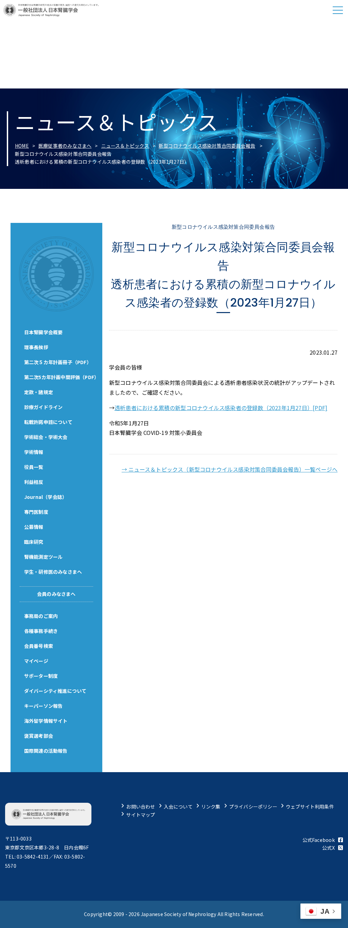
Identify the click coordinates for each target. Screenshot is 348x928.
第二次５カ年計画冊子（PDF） (57, 362)
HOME (22, 145)
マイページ (36, 660)
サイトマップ (140, 814)
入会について (178, 806)
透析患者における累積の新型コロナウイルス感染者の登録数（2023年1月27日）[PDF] (221, 408)
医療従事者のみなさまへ (64, 145)
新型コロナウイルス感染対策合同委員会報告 (207, 145)
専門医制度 (36, 511)
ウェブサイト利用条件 (310, 806)
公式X (328, 847)
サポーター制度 (41, 675)
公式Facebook (318, 839)
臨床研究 (34, 541)
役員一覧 (34, 466)
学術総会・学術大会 (46, 437)
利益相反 (34, 481)
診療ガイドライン (43, 407)
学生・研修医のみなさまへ (53, 571)
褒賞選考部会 (38, 735)
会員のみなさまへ (56, 593)
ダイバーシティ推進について (55, 690)
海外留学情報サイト (46, 720)
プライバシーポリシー (253, 806)
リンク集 (211, 806)
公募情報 (34, 526)
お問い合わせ (140, 806)
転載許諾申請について (48, 422)
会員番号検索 (38, 645)
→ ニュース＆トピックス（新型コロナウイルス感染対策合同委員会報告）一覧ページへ (229, 469)
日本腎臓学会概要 (43, 332)
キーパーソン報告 (43, 705)
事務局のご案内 (41, 616)
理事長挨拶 (36, 347)
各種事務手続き (41, 631)
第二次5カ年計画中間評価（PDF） (61, 377)
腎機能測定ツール (43, 556)
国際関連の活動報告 (46, 750)
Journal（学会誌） (45, 496)
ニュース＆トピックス (125, 145)
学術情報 (34, 452)
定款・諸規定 (38, 392)
